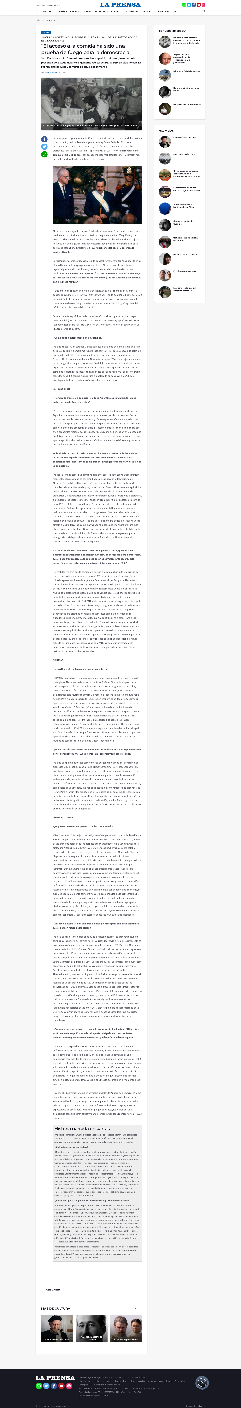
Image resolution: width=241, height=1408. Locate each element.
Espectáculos (131, 11)
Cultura (146, 11)
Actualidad (100, 11)
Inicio (38, 20)
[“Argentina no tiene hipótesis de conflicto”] (165, 208)
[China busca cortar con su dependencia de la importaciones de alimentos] (165, 175)
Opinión (73, 11)
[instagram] (203, 5)
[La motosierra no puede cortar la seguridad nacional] (165, 192)
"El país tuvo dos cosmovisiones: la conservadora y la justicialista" (181, 58)
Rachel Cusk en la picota (185, 254)
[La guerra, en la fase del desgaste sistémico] (165, 292)
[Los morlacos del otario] (165, 158)
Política (47, 11)
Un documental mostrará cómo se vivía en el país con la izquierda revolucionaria (186, 40)
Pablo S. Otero (51, 73)
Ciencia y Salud (162, 11)
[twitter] (189, 5)
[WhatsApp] (44, 154)
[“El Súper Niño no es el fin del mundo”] (165, 242)
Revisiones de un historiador (186, 104)
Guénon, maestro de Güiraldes (91, 1338)
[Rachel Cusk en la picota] (165, 259)
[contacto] (184, 5)
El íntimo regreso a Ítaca (126, 1339)
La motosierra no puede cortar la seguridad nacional (186, 189)
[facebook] (194, 5)
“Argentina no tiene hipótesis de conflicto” (183, 205)
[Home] (55, 1379)
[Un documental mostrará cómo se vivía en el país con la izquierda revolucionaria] (165, 42)
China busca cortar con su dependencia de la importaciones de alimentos (186, 174)
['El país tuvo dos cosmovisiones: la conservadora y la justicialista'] (165, 58)
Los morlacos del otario (184, 154)
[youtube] (199, 5)
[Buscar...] (203, 11)
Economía (60, 11)
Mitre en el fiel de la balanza (186, 71)
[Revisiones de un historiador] (165, 109)
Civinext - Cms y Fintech (195, 1406)
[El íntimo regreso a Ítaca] (165, 275)
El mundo (86, 11)
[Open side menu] (37, 11)
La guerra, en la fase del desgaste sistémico (184, 289)
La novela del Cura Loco (57, 1339)
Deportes (115, 11)
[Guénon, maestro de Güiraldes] (165, 225)
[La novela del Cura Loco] (165, 142)
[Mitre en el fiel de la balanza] (165, 75)
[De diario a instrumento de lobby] (165, 92)
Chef (175, 11)
